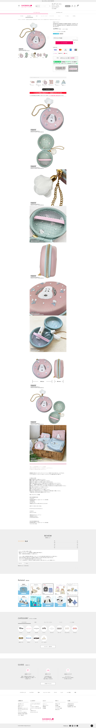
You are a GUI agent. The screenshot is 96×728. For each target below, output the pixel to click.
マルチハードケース (44, 86)
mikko (57, 3)
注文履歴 (44, 708)
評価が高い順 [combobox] (20, 563)
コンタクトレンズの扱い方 (34, 706)
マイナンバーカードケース (55, 7)
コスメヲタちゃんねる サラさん (55, 6)
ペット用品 (67, 15)
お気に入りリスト (45, 705)
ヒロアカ (60, 3)
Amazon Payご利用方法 (22, 712)
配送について (20, 706)
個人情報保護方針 (71, 705)
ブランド (55, 692)
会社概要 (56, 705)
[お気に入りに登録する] (74, 42)
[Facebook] (77, 725)
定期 (75, 692)
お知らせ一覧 (57, 703)
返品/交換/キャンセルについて (23, 708)
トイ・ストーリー (54, 5)
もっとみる (48, 89)
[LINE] (72, 725)
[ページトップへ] (92, 726)
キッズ (59, 15)
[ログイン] (72, 5)
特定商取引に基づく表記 (72, 706)
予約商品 (21, 15)
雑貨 (37, 15)
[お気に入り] (74, 5)
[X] (70, 725)
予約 (52, 3)
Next (48, 37)
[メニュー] (19, 6)
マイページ (44, 703)
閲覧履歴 (44, 706)
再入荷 (55, 3)
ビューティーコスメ (44, 15)
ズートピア (60, 4)
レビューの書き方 (21, 715)
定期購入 (74, 15)
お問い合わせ (57, 709)
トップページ (19, 19)
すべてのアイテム (37, 12)
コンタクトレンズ (59, 12)
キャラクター (29, 15)
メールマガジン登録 (58, 708)
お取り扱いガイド (33, 710)
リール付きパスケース (38, 86)
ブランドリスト (51, 15)
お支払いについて (21, 705)
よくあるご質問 (57, 706)
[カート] (77, 5)
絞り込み (27, 563)
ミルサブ (57, 4)
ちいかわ (58, 5)
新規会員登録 (68, 6)
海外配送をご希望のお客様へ (23, 713)
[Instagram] (75, 725)
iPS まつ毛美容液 (54, 8)
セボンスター (53, 4)
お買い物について (21, 703)
